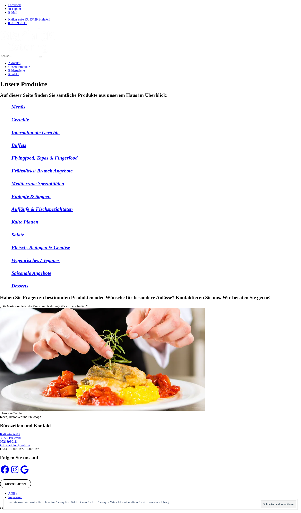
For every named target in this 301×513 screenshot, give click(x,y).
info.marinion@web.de (15, 445)
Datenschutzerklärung (158, 502)
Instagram (14, 8)
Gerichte (20, 119)
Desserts (19, 285)
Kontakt (13, 74)
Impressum (15, 497)
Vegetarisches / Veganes (35, 260)
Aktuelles (14, 63)
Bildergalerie (16, 70)
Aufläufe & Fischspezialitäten (42, 209)
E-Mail (12, 12)
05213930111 (9, 441)
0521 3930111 (17, 23)
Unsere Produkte (19, 66)
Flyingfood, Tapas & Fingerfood (44, 158)
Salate (17, 234)
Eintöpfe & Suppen (31, 196)
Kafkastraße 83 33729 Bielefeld (10, 436)
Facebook (14, 5)
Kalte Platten (24, 222)
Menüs (18, 106)
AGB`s (13, 493)
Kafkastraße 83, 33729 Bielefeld (29, 19)
